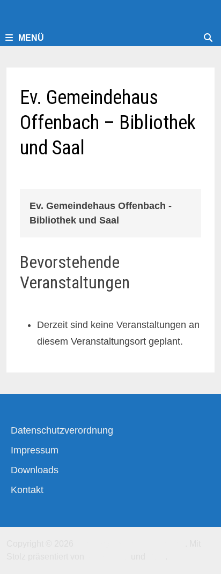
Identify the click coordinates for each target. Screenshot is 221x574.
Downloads (34, 470)
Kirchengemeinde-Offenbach (130, 543)
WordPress (107, 556)
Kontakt (27, 489)
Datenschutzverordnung (62, 430)
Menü (31, 37)
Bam (156, 556)
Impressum (34, 450)
